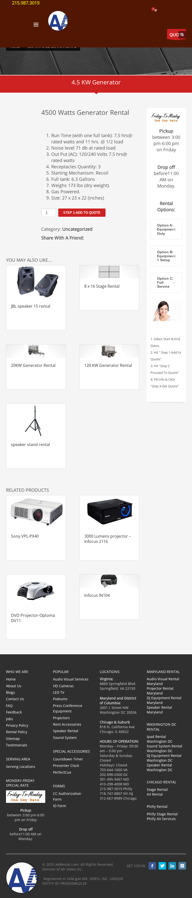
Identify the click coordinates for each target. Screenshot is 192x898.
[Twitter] (162, 866)
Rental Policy (16, 731)
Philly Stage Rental (162, 814)
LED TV (58, 692)
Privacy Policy (17, 725)
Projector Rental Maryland (160, 690)
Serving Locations (20, 766)
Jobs (9, 718)
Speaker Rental (65, 730)
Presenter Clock (66, 765)
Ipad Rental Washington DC (159, 739)
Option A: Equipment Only (166, 229)
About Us (13, 685)
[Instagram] (182, 866)
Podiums (60, 698)
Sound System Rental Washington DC (164, 748)
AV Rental (155, 794)
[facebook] (152, 866)
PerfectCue (62, 772)
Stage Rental (157, 789)
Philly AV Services (161, 818)
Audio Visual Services (70, 679)
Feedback (14, 712)
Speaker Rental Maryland (159, 709)
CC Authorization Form (67, 796)
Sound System (65, 737)
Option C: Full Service (165, 282)
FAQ (9, 705)
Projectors (61, 717)
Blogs (10, 692)
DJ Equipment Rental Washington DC (164, 758)
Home (11, 679)
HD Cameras (63, 685)
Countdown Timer (68, 759)
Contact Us (15, 698)
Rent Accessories (67, 724)
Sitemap (13, 738)
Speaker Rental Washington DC (159, 767)
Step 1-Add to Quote (81, 213)
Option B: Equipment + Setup (166, 256)
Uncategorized (77, 229)
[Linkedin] (172, 866)
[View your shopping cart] (155, 10)
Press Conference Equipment (67, 708)
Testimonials (16, 745)
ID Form (59, 805)
